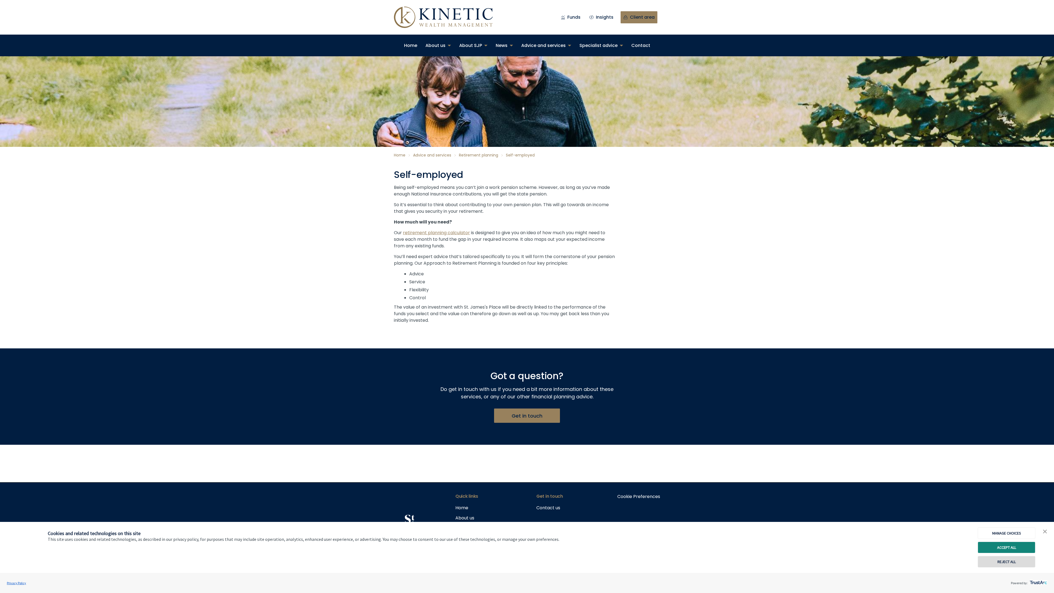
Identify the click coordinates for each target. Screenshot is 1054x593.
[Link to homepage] (449, 17)
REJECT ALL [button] (1006, 561)
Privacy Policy (16, 583)
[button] (1044, 531)
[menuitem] (410, 45)
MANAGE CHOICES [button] (1006, 533)
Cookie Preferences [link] (638, 496)
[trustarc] (1038, 581)
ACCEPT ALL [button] (1006, 547)
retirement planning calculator (436, 233)
